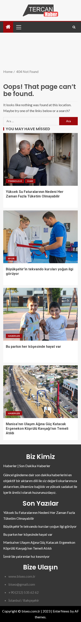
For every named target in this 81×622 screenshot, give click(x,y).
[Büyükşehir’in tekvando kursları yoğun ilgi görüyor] (40, 236)
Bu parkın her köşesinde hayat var (33, 347)
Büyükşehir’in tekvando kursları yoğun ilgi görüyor (40, 526)
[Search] (74, 27)
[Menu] (18, 27)
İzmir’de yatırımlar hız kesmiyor (26, 556)
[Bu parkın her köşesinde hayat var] (40, 314)
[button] (18, 27)
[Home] (8, 27)
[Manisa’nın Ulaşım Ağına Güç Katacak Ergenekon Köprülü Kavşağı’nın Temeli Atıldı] (40, 391)
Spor (11, 258)
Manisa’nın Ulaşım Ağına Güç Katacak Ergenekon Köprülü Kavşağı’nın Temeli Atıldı (37, 428)
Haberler (14, 336)
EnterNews (61, 611)
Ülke (30, 181)
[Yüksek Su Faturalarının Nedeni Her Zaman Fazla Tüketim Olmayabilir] (40, 159)
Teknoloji (15, 181)
